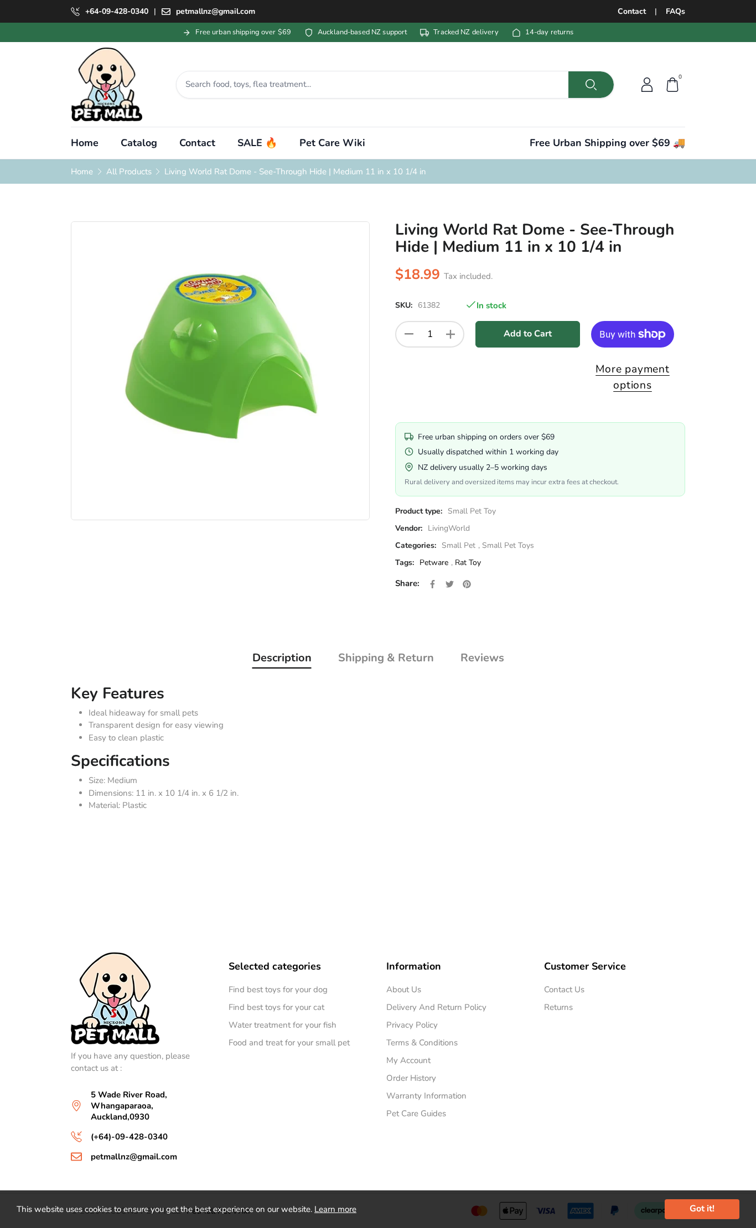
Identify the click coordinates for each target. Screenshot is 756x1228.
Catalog (139, 142)
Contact (632, 11)
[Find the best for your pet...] (591, 84)
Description (282, 657)
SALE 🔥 (257, 142)
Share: (407, 583)
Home (85, 142)
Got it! (702, 1209)
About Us (403, 989)
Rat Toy (468, 563)
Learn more (335, 1209)
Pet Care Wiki (332, 142)
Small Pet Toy (472, 511)
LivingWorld (449, 529)
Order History (411, 1078)
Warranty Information (426, 1095)
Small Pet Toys (508, 546)
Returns (558, 1007)
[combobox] (373, 84)
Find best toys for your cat (276, 1007)
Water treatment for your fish (282, 1024)
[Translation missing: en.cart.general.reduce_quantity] (409, 334)
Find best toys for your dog (278, 989)
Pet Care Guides (416, 1113)
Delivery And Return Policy (436, 1007)
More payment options (633, 377)
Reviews (482, 657)
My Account (408, 1060)
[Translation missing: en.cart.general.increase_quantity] (450, 334)
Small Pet (458, 546)
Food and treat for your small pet (289, 1042)
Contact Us (564, 989)
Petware (434, 563)
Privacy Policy (412, 1024)
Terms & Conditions (422, 1042)
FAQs (675, 11)
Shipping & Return (386, 657)
